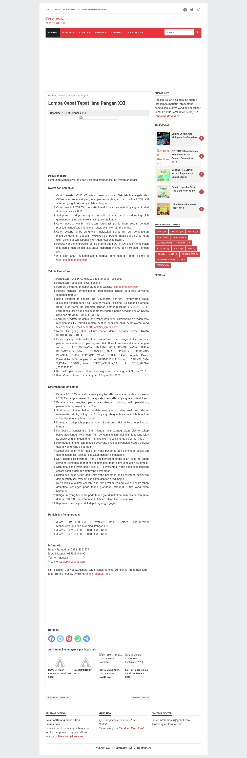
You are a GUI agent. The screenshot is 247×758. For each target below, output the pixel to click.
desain (193, 232)
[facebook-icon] (185, 9)
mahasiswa (164, 243)
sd (182, 260)
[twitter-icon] (192, 9)
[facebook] (51, 638)
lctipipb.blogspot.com (75, 259)
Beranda (52, 32)
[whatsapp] (77, 638)
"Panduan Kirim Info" (167, 116)
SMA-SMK (177, 232)
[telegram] (86, 638)
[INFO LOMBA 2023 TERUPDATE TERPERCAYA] (58, 21)
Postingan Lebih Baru (58, 698)
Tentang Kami (53, 10)
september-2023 (166, 260)
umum (161, 232)
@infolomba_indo (99, 573)
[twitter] (60, 638)
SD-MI (173, 254)
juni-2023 (179, 237)
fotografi (183, 243)
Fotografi (116, 32)
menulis (163, 237)
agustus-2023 (190, 254)
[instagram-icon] (198, 9)
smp (191, 249)
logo (161, 254)
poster (178, 249)
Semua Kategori (135, 32)
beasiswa (163, 265)
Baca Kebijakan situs (70, 736)
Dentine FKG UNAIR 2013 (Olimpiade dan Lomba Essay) (183, 173)
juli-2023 (163, 249)
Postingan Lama (141, 698)
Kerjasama (69, 10)
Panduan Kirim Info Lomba (92, 10)
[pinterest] (69, 638)
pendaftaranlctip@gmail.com (100, 327)
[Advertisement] (123, 62)
